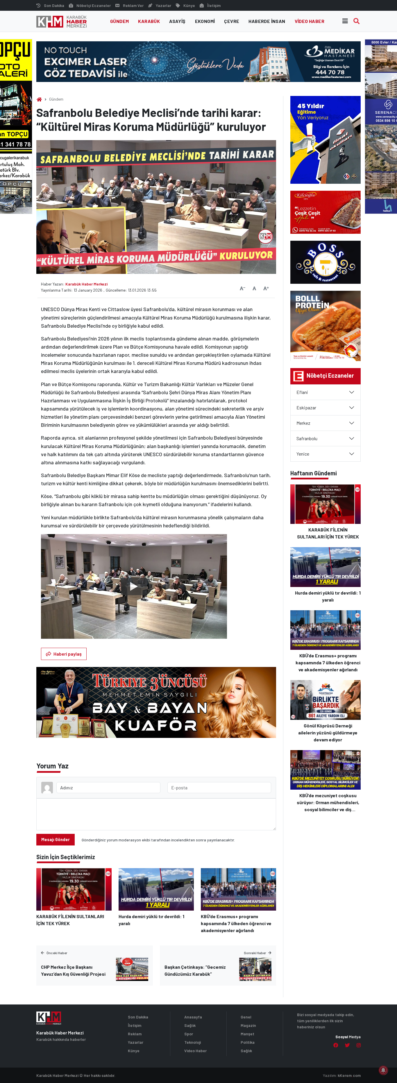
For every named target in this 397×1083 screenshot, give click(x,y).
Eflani (302, 392)
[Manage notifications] (383, 1070)
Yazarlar (163, 5)
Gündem (119, 21)
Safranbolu (306, 438)
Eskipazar (306, 407)
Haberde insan (266, 21)
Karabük (149, 21)
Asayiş (177, 21)
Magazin (248, 1025)
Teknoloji (192, 1042)
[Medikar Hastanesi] (198, 61)
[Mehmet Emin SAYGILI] (156, 705)
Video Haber (309, 21)
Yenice (302, 453)
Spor (188, 1033)
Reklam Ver (133, 5)
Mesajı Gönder (55, 839)
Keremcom (349, 1075)
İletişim (214, 5)
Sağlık (190, 1025)
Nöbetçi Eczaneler (93, 5)
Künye (189, 5)
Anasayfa (193, 1016)
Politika (248, 1042)
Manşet (247, 1033)
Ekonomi (205, 21)
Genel (246, 1016)
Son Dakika (54, 5)
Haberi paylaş (67, 653)
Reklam (135, 1033)
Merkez (303, 423)
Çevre (231, 21)
